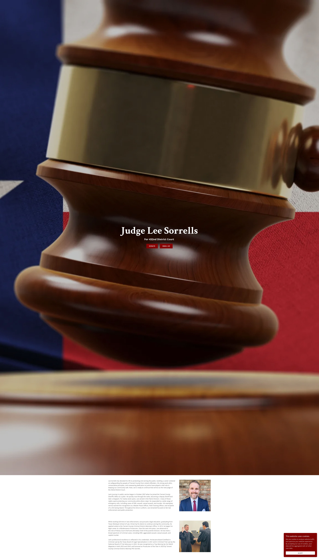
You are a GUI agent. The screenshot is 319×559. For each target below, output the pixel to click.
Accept (300, 553)
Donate (152, 246)
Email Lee (166, 246)
